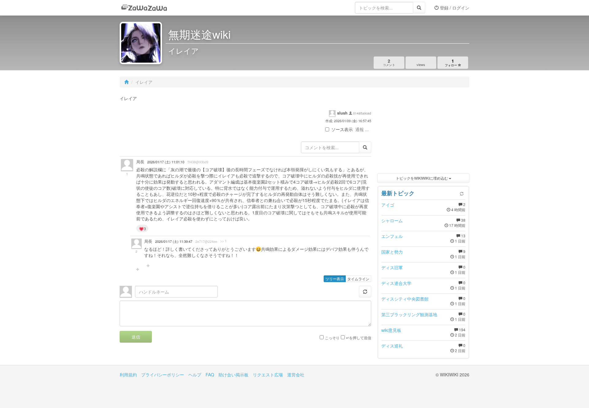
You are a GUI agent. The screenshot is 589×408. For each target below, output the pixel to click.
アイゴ (387, 205)
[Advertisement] (423, 132)
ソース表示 (342, 129)
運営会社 (295, 374)
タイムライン (358, 278)
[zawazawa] (144, 7)
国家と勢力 (392, 252)
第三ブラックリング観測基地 (409, 314)
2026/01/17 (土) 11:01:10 (165, 162)
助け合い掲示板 (233, 374)
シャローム (392, 220)
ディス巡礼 (392, 346)
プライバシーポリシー (162, 374)
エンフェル (392, 236)
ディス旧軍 (392, 267)
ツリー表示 (334, 278)
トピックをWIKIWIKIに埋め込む (422, 178)
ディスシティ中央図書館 (405, 299)
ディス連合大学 (396, 283)
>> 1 (223, 241)
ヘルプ (194, 374)
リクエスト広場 (268, 374)
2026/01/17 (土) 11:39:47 (173, 241)
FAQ (210, 374)
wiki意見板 (391, 330)
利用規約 (128, 374)
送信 (136, 337)
